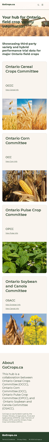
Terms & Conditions (8, 439)
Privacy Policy (22, 439)
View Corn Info (11, 161)
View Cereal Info (12, 90)
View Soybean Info (13, 305)
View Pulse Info (12, 233)
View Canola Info (12, 309)
